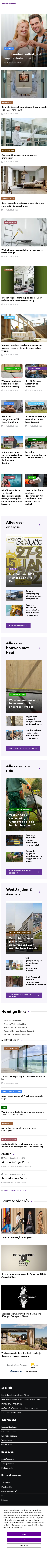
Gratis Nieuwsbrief (9, 1491)
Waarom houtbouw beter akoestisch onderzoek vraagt (11, 384)
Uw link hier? (6, 1445)
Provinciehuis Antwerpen (11, 1404)
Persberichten (7, 1487)
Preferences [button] (18, 1527)
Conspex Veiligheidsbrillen (15, 1024)
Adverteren (5, 1483)
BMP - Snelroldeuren (12, 1021)
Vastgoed (9, 49)
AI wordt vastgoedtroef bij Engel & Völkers (10, 419)
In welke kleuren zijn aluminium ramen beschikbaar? (35, 419)
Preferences (24, 1545)
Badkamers (7, 102)
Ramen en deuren (36, 404)
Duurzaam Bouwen (12, 368)
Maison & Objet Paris (15, 1162)
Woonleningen (10, 222)
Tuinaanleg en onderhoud (20, 809)
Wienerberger (6, 1440)
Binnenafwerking (12, 1049)
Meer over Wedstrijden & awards (20, 995)
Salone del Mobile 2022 (11, 1412)
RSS (3, 1496)
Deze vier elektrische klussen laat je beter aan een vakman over (32, 610)
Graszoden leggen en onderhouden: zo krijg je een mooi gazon (34, 856)
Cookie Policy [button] (10, 1525)
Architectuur (8, 150)
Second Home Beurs (14, 1178)
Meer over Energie (17, 625)
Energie (13, 569)
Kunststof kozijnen (9, 1436)
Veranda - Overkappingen (35, 440)
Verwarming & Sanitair (34, 368)
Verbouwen (9, 477)
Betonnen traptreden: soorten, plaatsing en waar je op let (32, 840)
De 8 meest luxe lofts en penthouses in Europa (20, 1399)
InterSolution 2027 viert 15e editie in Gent (21, 578)
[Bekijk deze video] (24, 1221)
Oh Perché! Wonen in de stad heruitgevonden (19, 1408)
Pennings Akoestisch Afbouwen (17, 1034)
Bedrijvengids (7, 1468)
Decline (24, 1540)
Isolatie (32, 477)
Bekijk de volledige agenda (15, 1191)
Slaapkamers (8, 198)
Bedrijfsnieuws (7, 1459)
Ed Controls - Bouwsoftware (15, 1027)
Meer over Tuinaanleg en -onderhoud (20, 872)
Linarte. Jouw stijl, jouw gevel (16, 1238)
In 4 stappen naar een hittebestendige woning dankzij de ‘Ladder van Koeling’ (11, 457)
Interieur (8, 270)
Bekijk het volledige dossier (21, 748)
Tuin (4, 1107)
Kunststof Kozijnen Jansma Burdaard (19, 1031)
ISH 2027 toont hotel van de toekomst (33, 384)
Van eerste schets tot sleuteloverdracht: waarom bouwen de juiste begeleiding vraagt (22, 348)
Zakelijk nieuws (7, 1464)
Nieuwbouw (9, 318)
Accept (24, 1534)
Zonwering (9, 439)
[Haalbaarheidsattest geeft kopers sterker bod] (24, 40)
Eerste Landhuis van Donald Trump (15, 1395)
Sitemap (4, 1500)
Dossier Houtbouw (9, 1427)
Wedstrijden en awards (20, 933)
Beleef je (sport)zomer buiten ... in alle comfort (35, 455)
